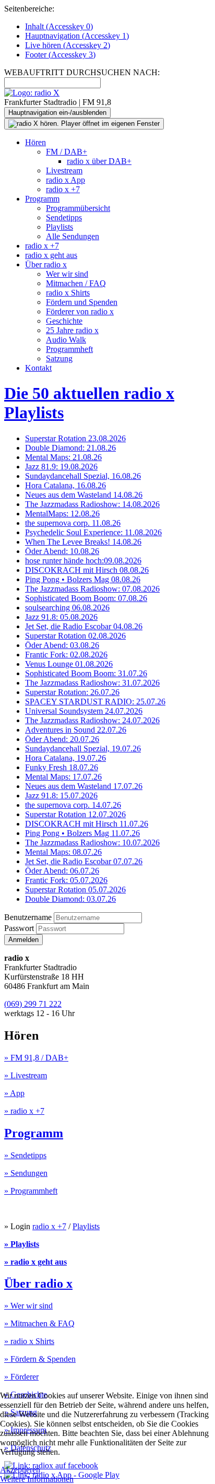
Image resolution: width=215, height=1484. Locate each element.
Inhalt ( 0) (59, 26)
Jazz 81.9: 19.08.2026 (61, 466)
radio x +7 (63, 189)
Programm (42, 198)
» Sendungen (25, 1173)
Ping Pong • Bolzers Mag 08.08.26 (82, 579)
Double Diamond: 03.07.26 (70, 898)
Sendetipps (64, 217)
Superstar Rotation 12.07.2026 (75, 814)
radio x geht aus (51, 255)
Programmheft (69, 349)
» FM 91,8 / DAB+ (36, 1057)
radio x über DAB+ (99, 161)
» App (14, 1093)
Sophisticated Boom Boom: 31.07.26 (86, 673)
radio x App (65, 179)
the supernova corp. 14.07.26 (73, 804)
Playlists (59, 226)
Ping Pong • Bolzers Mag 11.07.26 (82, 833)
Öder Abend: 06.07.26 (62, 870)
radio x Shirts (68, 292)
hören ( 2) (67, 45)
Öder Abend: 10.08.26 (62, 551)
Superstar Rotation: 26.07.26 (72, 692)
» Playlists (21, 1244)
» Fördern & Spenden (40, 1359)
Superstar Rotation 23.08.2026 (75, 438)
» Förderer (21, 1376)
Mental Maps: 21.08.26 (63, 457)
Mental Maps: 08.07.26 (63, 851)
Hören (35, 142)
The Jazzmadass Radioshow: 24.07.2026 (92, 720)
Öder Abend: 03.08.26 (62, 645)
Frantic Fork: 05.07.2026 (66, 880)
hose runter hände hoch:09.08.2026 (83, 560)
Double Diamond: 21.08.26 (70, 447)
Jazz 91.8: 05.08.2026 (61, 617)
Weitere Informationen (37, 1479)
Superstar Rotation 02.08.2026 (75, 635)
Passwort (20, 928)
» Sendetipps (25, 1155)
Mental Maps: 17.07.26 (63, 776)
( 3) (60, 54)
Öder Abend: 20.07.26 (62, 739)
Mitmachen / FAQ (76, 283)
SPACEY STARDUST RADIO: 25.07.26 (95, 701)
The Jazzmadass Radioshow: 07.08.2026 (92, 588)
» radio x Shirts (29, 1341)
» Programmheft (30, 1190)
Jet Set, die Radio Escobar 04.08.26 (83, 626)
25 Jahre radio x (72, 330)
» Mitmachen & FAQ (39, 1323)
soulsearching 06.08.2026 (67, 607)
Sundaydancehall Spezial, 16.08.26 (83, 476)
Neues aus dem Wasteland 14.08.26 (83, 494)
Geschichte (64, 320)
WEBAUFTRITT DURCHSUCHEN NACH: (82, 72)
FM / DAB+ (66, 151)
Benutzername (28, 917)
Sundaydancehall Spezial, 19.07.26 (83, 748)
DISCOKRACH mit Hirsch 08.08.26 (87, 570)
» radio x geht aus (35, 1261)
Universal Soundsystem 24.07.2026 (83, 710)
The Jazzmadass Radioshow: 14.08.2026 (92, 504)
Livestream (64, 170)
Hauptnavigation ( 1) (77, 35)
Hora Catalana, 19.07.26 (65, 757)
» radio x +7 (24, 1110)
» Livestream (25, 1075)
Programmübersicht (78, 208)
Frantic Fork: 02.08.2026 (66, 654)
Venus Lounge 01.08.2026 (69, 663)
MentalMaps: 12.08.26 (62, 513)
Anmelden (23, 940)
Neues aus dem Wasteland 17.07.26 (83, 786)
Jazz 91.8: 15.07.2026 (61, 795)
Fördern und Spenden (81, 302)
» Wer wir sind (28, 1305)
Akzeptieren (20, 1469)
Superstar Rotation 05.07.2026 (75, 889)
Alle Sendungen (72, 236)
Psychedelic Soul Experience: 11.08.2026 (93, 532)
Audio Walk (66, 339)
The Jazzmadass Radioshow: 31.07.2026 (92, 682)
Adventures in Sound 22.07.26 (75, 729)
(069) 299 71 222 (33, 1003)
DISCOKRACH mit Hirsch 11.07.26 (86, 823)
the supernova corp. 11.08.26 (73, 523)
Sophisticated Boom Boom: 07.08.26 (86, 598)
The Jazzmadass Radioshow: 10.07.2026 (92, 842)
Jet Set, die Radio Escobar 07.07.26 (83, 861)
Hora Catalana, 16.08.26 (65, 485)
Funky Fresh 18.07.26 (61, 767)
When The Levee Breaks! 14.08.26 (83, 541)
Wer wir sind (67, 273)
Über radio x (46, 264)
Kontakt (38, 367)
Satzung (59, 358)
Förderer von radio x (80, 311)
